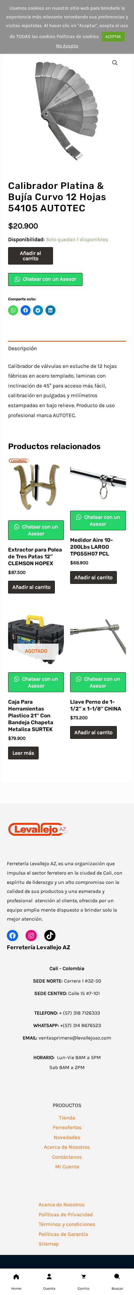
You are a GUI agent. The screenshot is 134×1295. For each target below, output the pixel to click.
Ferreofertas (67, 1127)
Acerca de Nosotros (67, 1147)
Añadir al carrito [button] (31, 587)
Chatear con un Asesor (49, 279)
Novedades (67, 1137)
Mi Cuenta (67, 1166)
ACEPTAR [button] (113, 36)
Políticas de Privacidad (66, 1214)
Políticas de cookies (78, 36)
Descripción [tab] (22, 348)
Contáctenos (67, 1157)
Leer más (23, 753)
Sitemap (49, 1244)
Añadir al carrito (30, 255)
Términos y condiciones (67, 1224)
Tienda (67, 1117)
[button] (115, 62)
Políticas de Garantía (63, 1234)
